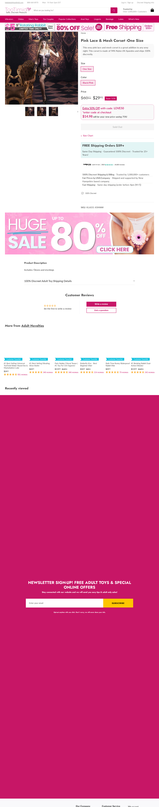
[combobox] (74, 10)
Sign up (130, 2)
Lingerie (97, 19)
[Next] (76, 111)
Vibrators (9, 19)
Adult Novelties (32, 325)
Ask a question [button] (101, 310)
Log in (123, 2)
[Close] (82, 135)
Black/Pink (88, 82)
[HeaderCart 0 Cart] (152, 10)
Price (83, 91)
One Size (87, 69)
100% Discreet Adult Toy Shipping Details (48, 280)
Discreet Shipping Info (145, 2)
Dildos (21, 19)
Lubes (120, 19)
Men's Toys (33, 19)
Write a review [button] (101, 304)
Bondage (109, 19)
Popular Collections (67, 19)
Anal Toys (85, 19)
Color (84, 77)
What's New (133, 19)
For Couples (48, 19)
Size (83, 63)
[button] (11, 374)
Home (83, 33)
